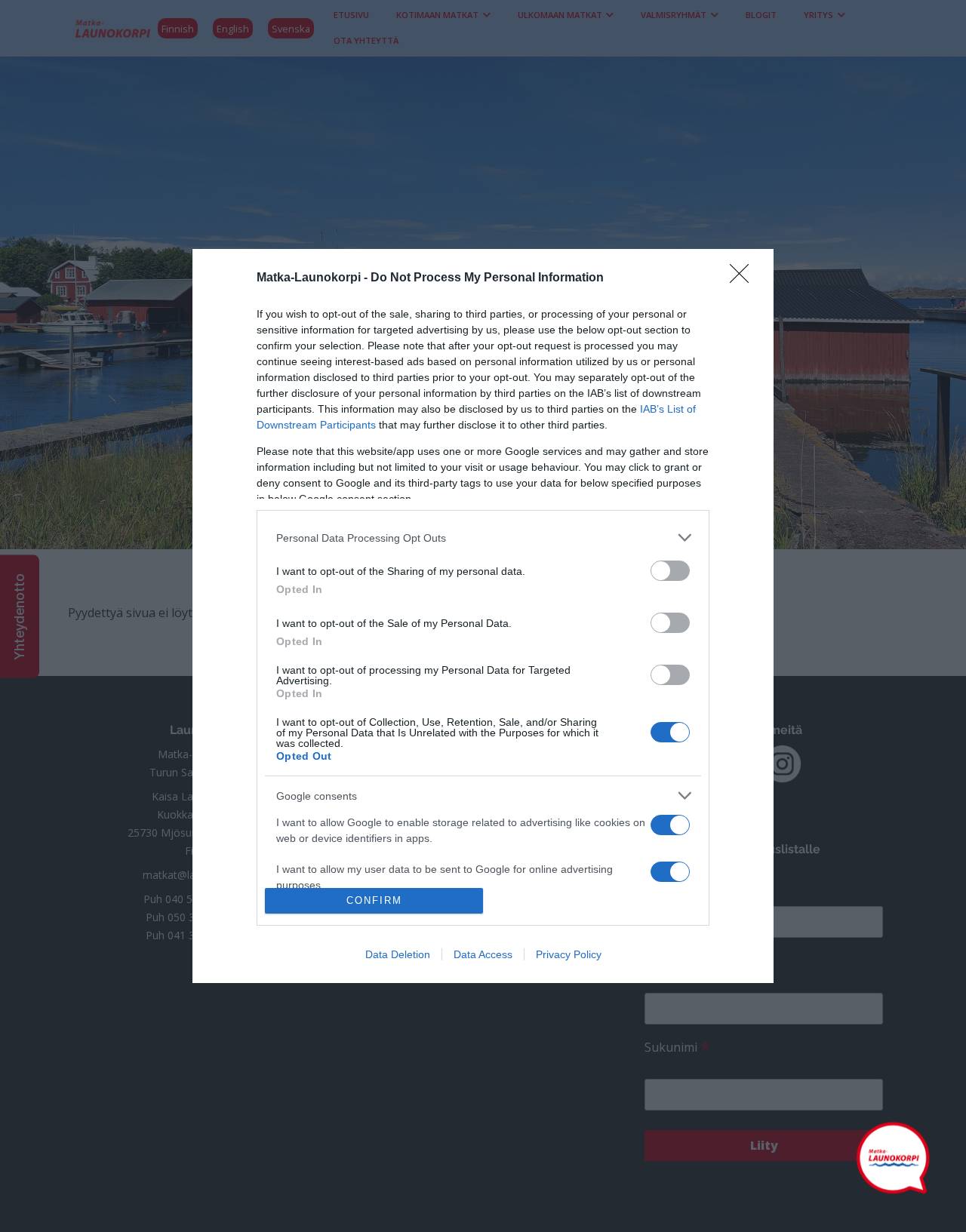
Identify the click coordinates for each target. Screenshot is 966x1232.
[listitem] (483, 537)
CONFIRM (374, 900)
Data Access (483, 954)
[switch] (670, 571)
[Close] (744, 278)
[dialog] (483, 616)
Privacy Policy (568, 954)
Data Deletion (397, 954)
